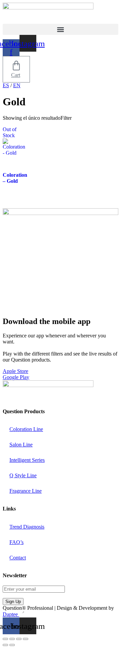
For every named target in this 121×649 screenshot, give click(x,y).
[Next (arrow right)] (12, 645)
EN (17, 85)
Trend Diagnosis (26, 527)
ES (6, 85)
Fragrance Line (25, 491)
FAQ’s (16, 542)
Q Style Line (23, 475)
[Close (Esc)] (25, 639)
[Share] (19, 639)
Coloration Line (26, 429)
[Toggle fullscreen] (12, 639)
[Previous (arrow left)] (5, 645)
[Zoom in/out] (5, 639)
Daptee (11, 614)
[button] (60, 29)
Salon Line (21, 444)
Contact (17, 557)
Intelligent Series (27, 460)
